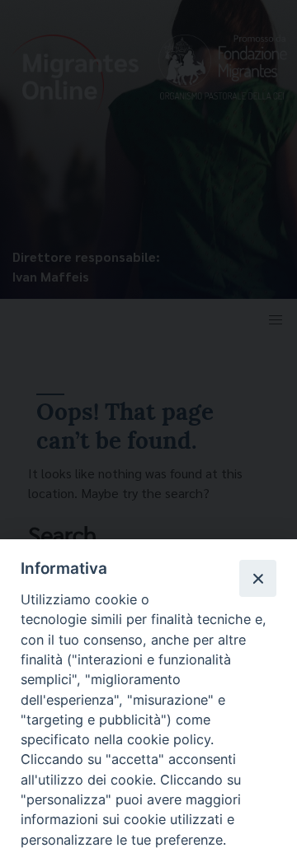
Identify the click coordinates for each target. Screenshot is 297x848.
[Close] (257, 578)
